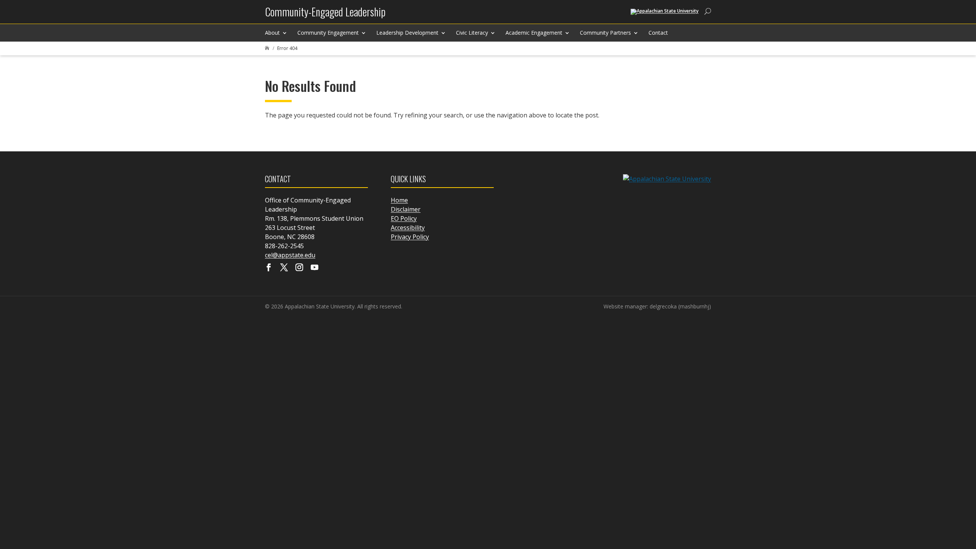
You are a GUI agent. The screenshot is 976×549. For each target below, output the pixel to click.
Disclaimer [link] (406, 209)
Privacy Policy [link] (410, 237)
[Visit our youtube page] (314, 268)
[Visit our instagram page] (299, 268)
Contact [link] (658, 32)
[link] (325, 14)
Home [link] (399, 200)
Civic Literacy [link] (472, 32)
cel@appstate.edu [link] (290, 255)
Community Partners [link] (605, 32)
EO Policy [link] (404, 218)
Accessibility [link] (408, 227)
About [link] (272, 32)
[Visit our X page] (284, 268)
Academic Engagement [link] (534, 32)
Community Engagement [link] (328, 32)
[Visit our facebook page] (269, 268)
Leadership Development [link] (407, 32)
